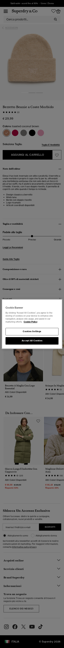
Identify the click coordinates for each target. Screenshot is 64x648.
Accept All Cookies (32, 340)
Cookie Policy (30, 322)
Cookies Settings (32, 331)
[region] (32, 324)
